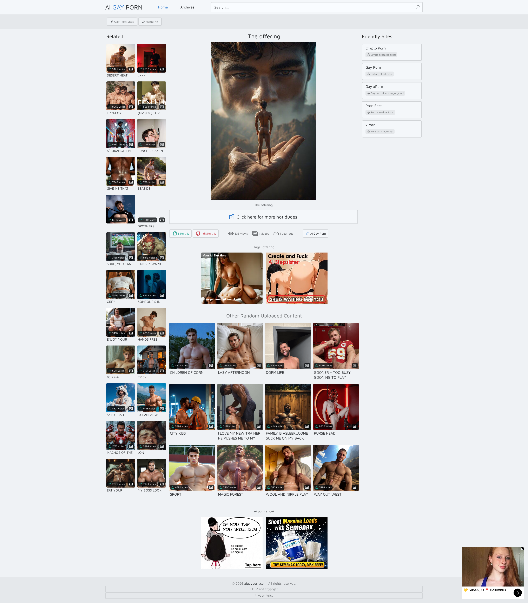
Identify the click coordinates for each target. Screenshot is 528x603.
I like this (183, 233)
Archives (187, 7)
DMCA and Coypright (264, 589)
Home (163, 7)
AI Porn (124, 7)
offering (268, 247)
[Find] (417, 7)
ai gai (270, 511)
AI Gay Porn (318, 233)
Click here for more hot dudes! (267, 217)
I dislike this (209, 233)
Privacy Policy (264, 595)
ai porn (259, 511)
